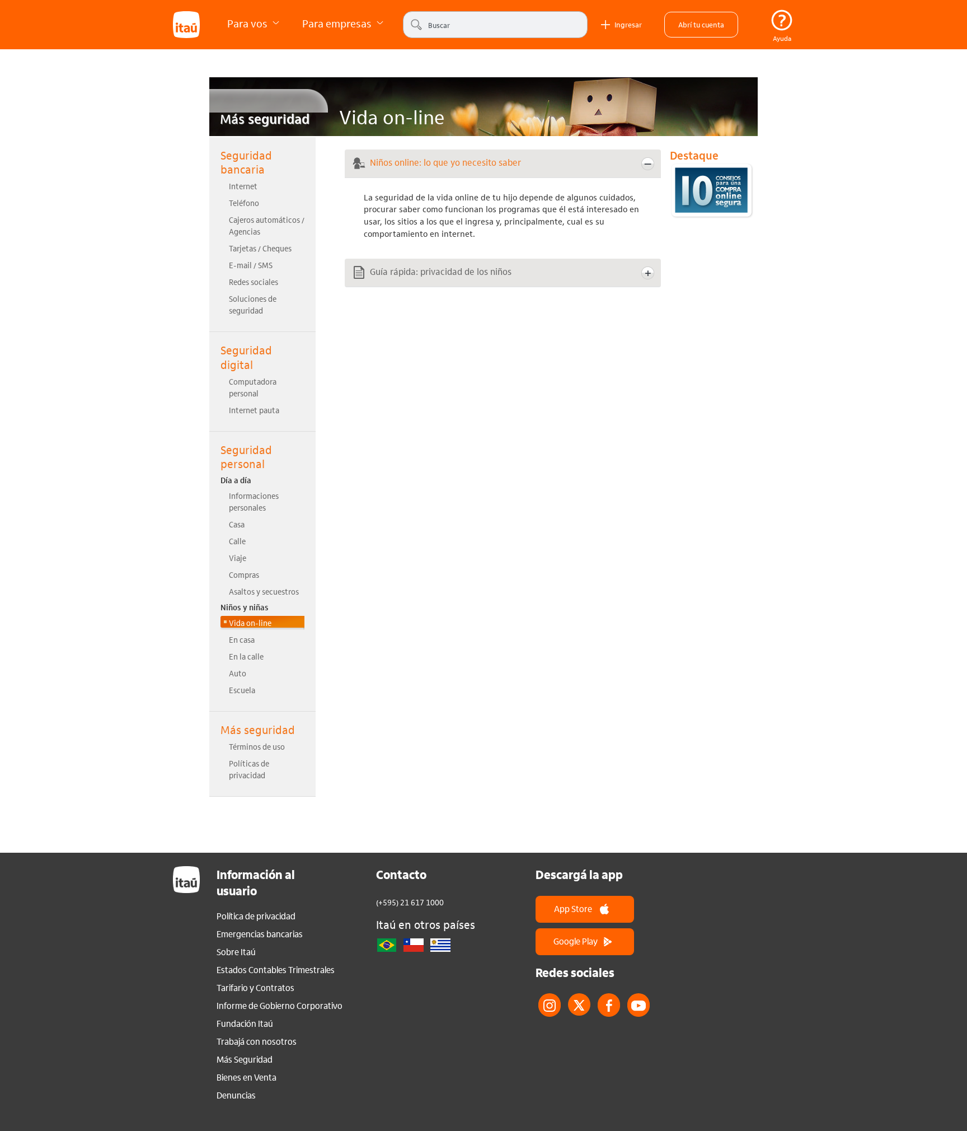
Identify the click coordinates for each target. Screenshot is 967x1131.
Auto (237, 673)
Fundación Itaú (245, 1023)
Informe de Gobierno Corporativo (279, 1005)
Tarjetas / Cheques (260, 248)
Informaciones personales (254, 501)
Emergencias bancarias (260, 933)
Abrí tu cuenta (701, 24)
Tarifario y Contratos (255, 987)
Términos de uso (257, 746)
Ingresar (628, 24)
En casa (242, 639)
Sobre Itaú (236, 951)
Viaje (237, 558)
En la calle (246, 656)
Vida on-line (250, 623)
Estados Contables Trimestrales (276, 969)
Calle (237, 541)
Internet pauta (254, 410)
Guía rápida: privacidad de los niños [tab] (440, 271)
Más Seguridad (245, 1059)
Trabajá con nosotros (257, 1041)
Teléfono (244, 203)
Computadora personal (252, 387)
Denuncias (236, 1095)
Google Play (575, 941)
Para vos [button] (248, 23)
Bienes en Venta (246, 1077)
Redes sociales (253, 282)
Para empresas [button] (338, 23)
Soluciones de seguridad (252, 304)
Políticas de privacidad (249, 769)
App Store (573, 908)
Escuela (242, 690)
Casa (237, 524)
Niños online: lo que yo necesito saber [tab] (445, 162)
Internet (243, 186)
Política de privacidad (256, 916)
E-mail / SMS (251, 265)
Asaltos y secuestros (264, 591)
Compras (244, 574)
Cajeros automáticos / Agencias (266, 225)
